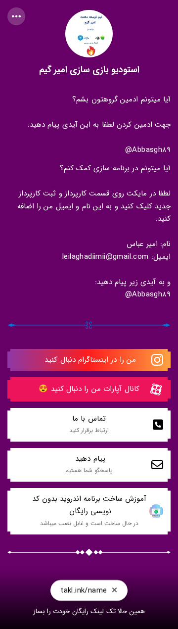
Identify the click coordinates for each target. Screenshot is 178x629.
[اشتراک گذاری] (16, 16)
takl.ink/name (83, 592)
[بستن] (114, 592)
